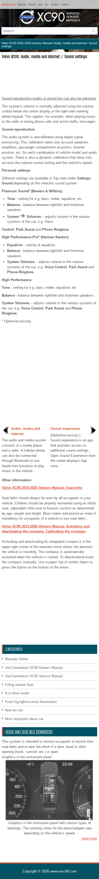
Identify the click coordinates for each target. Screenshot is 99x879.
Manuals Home (16, 659)
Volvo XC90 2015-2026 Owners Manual (27, 43)
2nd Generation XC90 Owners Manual (34, 668)
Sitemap (55, 4)
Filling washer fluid (19, 685)
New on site (14, 710)
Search (65, 4)
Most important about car (24, 719)
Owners (22, 4)
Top (46, 4)
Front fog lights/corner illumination (31, 702)
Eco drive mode (17, 693)
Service (32, 4)
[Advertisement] (49, 77)
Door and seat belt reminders (29, 732)
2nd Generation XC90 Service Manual (34, 676)
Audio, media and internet (70, 43)
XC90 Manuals (8, 4)
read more (89, 838)
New (40, 4)
